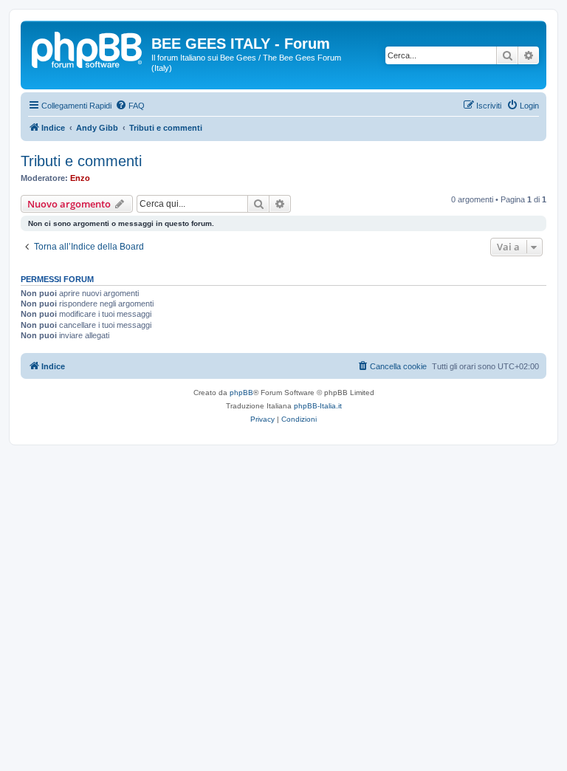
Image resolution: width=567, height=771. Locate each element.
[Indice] (87, 48)
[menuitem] (130, 105)
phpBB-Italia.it (318, 406)
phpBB (241, 392)
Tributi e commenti (81, 161)
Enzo (80, 178)
